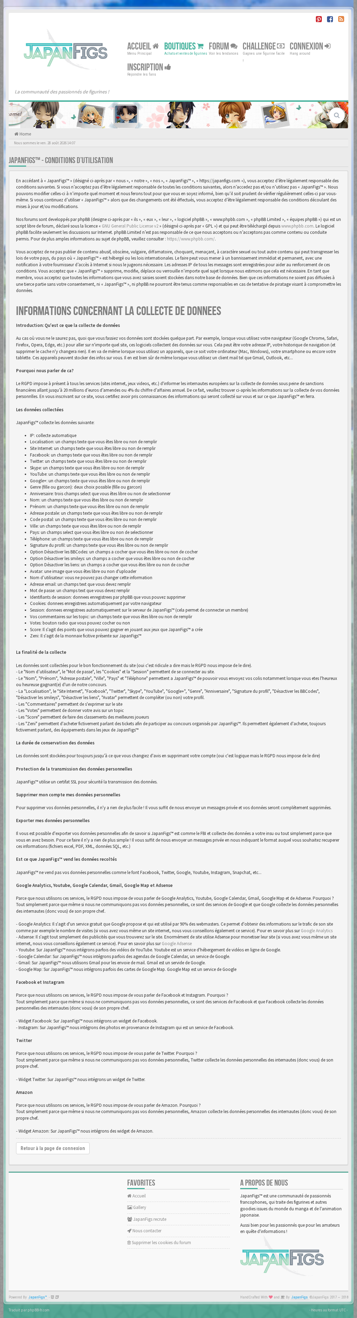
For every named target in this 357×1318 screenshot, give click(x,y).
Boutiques (180, 46)
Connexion (307, 46)
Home (24, 134)
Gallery (139, 1207)
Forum (219, 46)
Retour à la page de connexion (53, 1148)
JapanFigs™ (38, 1297)
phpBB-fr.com (39, 1310)
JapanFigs (299, 1297)
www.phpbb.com (297, 226)
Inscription (146, 67)
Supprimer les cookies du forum (161, 1243)
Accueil (139, 46)
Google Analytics (317, 931)
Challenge (260, 46)
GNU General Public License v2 (130, 226)
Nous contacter (146, 1231)
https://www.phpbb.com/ (191, 239)
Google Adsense (177, 944)
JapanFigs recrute (149, 1219)
